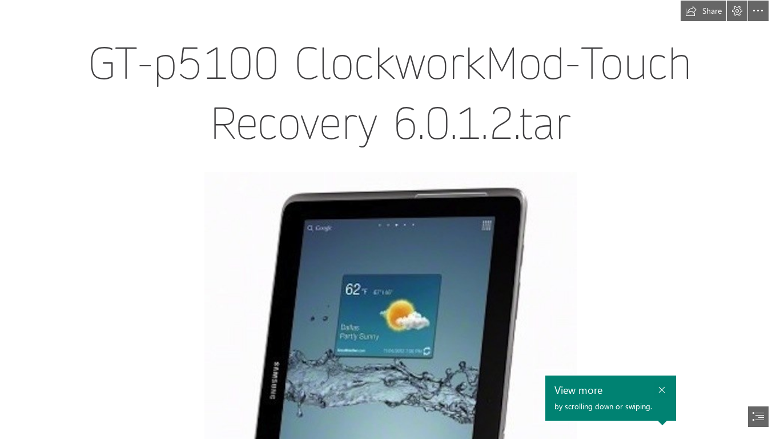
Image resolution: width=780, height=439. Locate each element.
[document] (390, 219)
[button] (703, 11)
